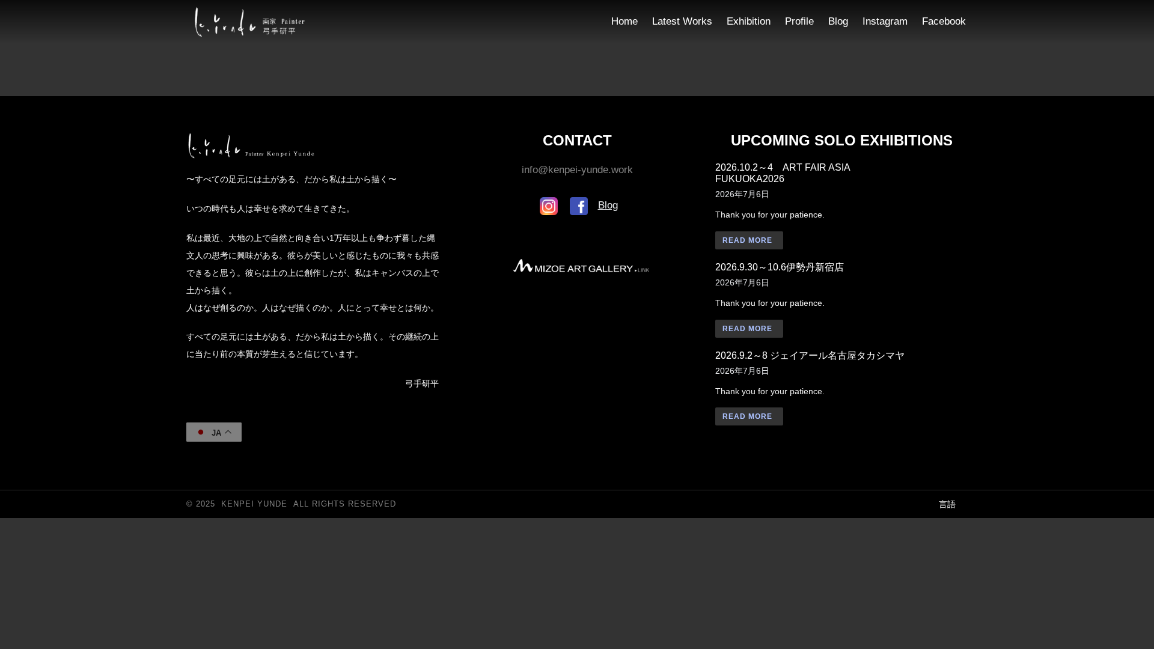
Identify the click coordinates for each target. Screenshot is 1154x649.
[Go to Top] (1137, 632)
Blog (608, 205)
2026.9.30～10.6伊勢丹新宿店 (779, 267)
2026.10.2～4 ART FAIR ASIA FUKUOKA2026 (782, 173)
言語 (947, 504)
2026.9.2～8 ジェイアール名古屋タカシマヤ (810, 355)
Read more (747, 240)
